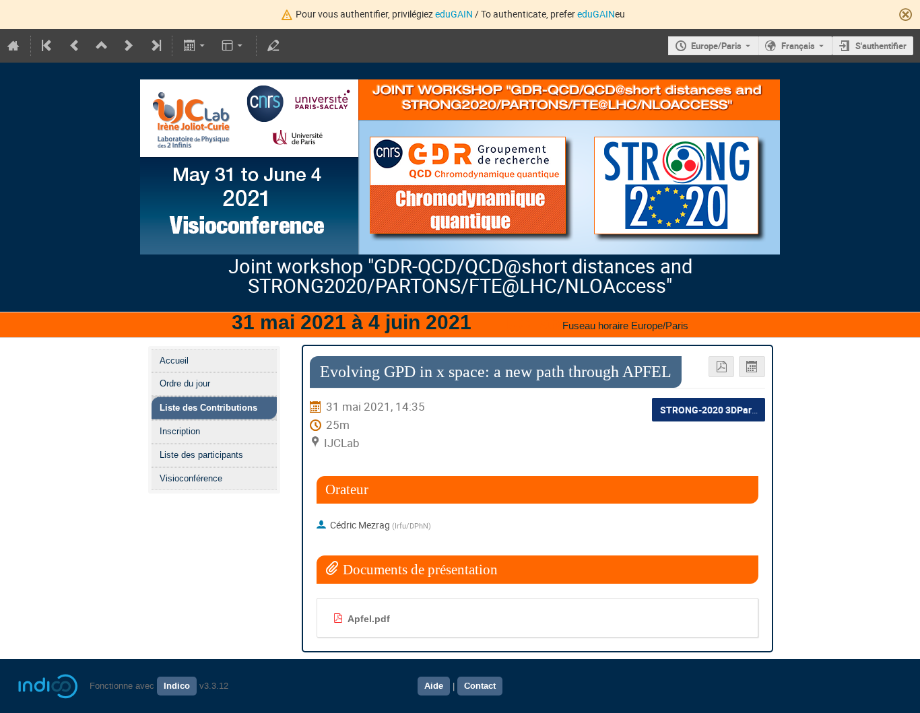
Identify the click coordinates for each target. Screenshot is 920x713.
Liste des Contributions (208, 408)
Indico (177, 686)
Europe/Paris (716, 46)
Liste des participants (201, 455)
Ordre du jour (185, 383)
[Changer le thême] (233, 46)
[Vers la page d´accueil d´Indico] (13, 46)
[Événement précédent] (74, 46)
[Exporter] (195, 46)
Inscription (180, 431)
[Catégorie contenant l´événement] (101, 46)
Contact (480, 686)
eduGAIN (454, 13)
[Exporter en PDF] (722, 366)
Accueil (174, 360)
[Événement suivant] (128, 46)
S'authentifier (881, 46)
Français (798, 46)
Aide (433, 686)
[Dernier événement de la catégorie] (154, 46)
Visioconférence (191, 478)
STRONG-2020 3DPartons (715, 409)
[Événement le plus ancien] (47, 46)
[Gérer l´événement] (273, 46)
